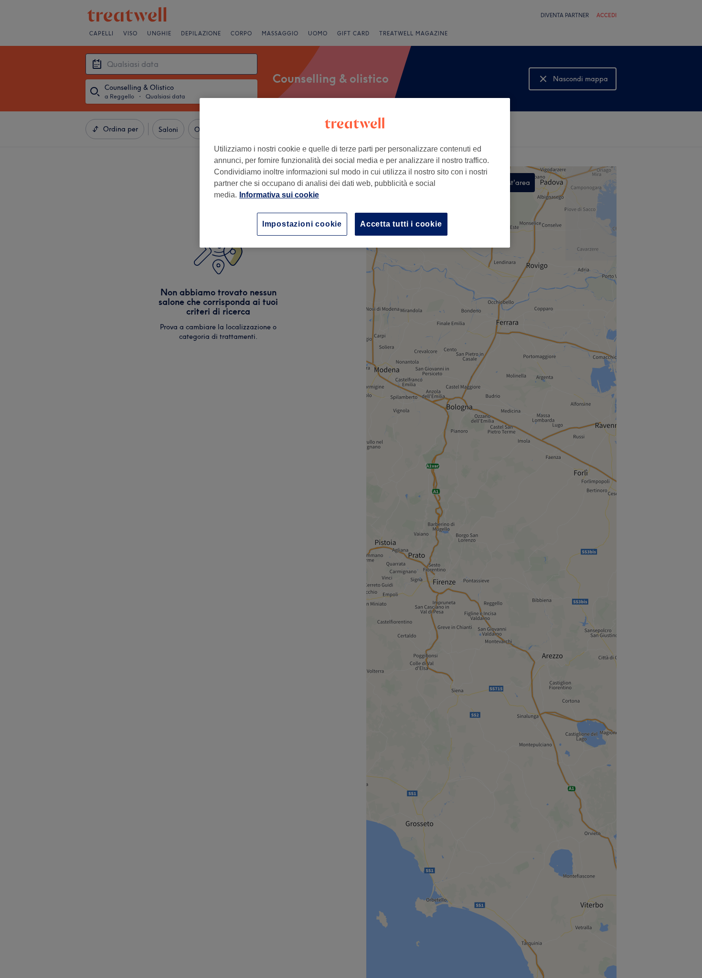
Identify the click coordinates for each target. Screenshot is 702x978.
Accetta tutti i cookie (401, 224)
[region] (355, 173)
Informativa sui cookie (279, 195)
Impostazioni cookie (302, 224)
